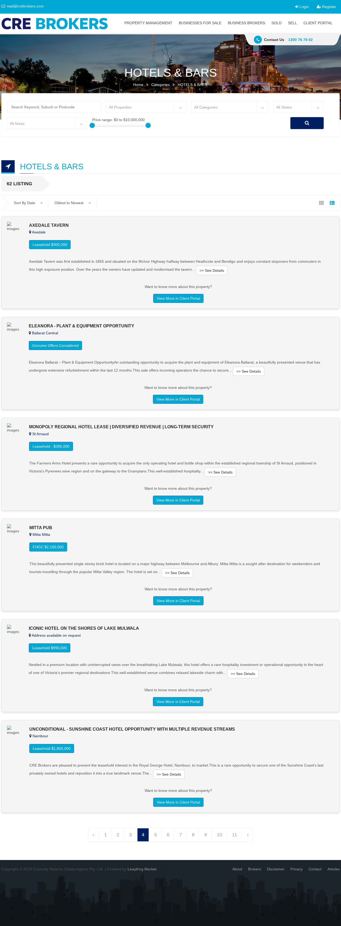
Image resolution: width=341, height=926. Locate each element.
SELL (292, 23)
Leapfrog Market (142, 869)
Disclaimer (276, 869)
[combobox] (146, 107)
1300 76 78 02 (300, 40)
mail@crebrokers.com (25, 6)
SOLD (276, 23)
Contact (315, 869)
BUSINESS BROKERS (246, 23)
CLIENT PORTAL (317, 23)
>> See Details (212, 270)
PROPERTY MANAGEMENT (148, 23)
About (237, 869)
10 (219, 834)
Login (303, 7)
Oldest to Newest (69, 203)
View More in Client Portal (178, 298)
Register (328, 7)
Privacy (296, 869)
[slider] (92, 125)
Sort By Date (25, 203)
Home (138, 85)
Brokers (254, 869)
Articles (333, 869)
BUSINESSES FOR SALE (200, 23)
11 (234, 834)
